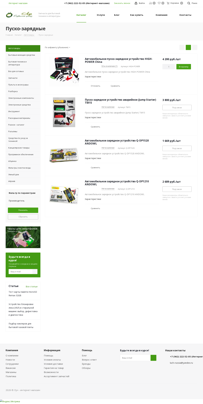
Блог (84, 355)
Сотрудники (12, 363)
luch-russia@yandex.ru (181, 362)
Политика (11, 376)
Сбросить (23, 216)
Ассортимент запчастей (56, 376)
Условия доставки (53, 363)
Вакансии (11, 367)
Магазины (11, 372)
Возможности (51, 372)
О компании (12, 355)
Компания (12, 350)
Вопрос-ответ (89, 359)
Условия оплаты (52, 359)
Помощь (48, 355)
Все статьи (31, 286)
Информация (52, 350)
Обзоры (86, 367)
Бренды (86, 363)
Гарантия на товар (54, 367)
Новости (10, 359)
